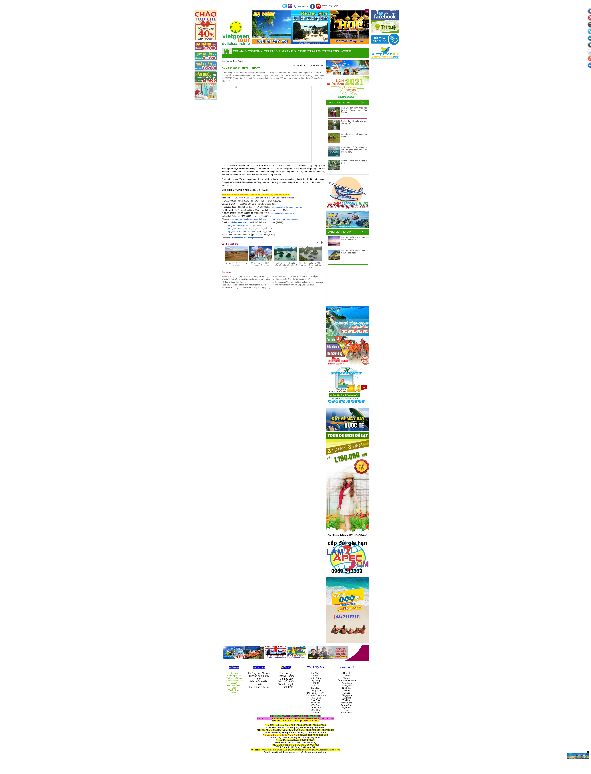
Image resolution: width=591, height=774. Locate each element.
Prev (319, 243)
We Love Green (234, 685)
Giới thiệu (234, 673)
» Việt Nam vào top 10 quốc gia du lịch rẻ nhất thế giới (295, 276)
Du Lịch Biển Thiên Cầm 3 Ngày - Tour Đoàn (354, 252)
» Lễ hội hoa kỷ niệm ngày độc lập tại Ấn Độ (291, 279)
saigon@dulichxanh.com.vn (282, 213)
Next (323, 243)
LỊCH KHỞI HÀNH (284, 51)
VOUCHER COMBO (331, 51)
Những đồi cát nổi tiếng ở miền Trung (236, 264)
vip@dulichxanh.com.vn (238, 231)
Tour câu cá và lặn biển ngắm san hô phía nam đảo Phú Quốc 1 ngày (354, 149)
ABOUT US (346, 51)
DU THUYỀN (300, 51)
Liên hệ (234, 693)
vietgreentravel (239, 238)
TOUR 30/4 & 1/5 (240, 51)
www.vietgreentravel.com (241, 219)
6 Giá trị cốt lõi (234, 675)
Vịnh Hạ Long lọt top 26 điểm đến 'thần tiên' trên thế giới (285, 265)
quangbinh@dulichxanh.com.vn (288, 207)
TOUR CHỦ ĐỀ (314, 51)
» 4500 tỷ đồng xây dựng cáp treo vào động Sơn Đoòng (245, 276)
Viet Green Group (234, 678)
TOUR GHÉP (269, 51)
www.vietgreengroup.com (288, 219)
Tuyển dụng (233, 690)
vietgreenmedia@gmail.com (240, 225)
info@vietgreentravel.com (239, 222)
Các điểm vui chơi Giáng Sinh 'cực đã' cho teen (261, 264)
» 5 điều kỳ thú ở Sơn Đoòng (234, 282)
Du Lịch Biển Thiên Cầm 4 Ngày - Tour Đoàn (354, 238)
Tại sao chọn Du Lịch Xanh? (234, 681)
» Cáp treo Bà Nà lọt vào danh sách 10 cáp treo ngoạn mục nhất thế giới (252, 288)
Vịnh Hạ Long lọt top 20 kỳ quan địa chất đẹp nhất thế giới (310, 265)
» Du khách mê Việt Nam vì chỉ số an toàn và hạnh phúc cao (298, 282)
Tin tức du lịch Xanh (232, 61)
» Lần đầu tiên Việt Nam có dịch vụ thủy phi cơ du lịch (244, 285)
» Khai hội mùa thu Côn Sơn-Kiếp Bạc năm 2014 (293, 285)
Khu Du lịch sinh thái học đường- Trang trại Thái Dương (354, 110)
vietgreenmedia (255, 238)
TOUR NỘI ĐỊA (255, 51)
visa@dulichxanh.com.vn (239, 228)
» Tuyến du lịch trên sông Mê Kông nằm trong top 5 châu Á (246, 279)
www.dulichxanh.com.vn (264, 219)
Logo (234, 688)
